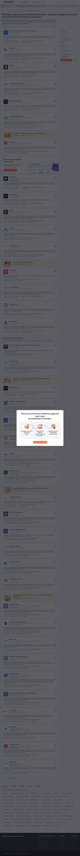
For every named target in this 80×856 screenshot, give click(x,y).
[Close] (61, 411)
